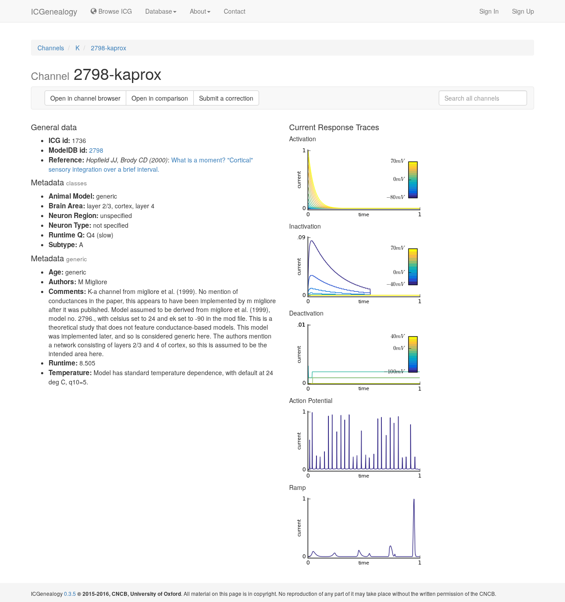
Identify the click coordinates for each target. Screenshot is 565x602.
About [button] (198, 11)
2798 (96, 150)
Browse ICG (114, 11)
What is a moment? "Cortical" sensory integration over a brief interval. (151, 164)
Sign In (489, 11)
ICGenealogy (54, 11)
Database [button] (158, 11)
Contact (234, 11)
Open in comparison (160, 98)
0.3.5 (70, 593)
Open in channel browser (85, 98)
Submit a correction (226, 98)
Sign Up (523, 11)
